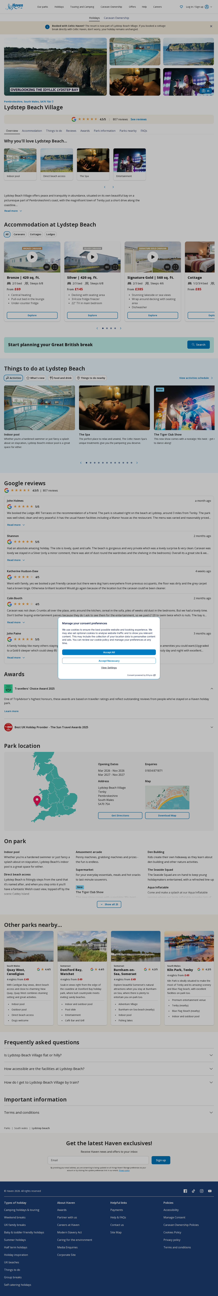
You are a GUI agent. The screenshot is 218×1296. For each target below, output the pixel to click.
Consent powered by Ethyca (139, 675)
